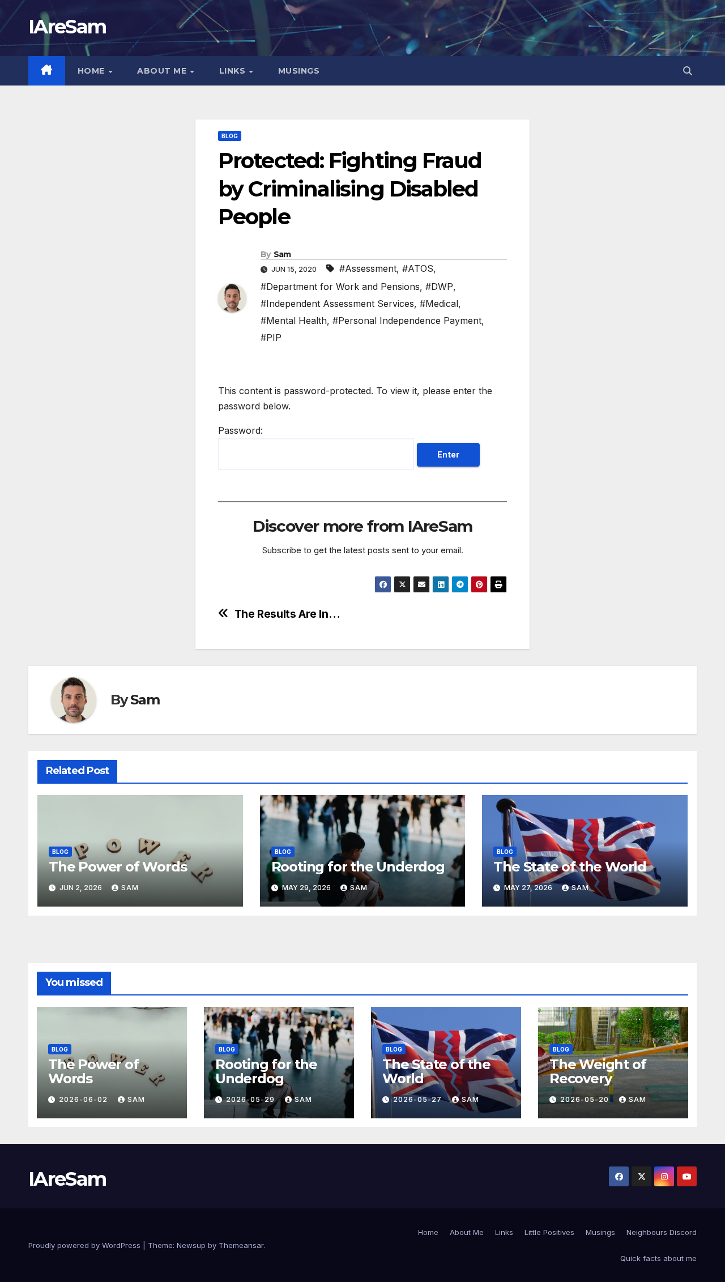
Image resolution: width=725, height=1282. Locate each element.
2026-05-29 (251, 1099)
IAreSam (67, 27)
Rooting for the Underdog (358, 866)
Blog (229, 136)
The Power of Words (117, 866)
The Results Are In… (287, 614)
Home (93, 71)
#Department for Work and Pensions (340, 286)
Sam (282, 254)
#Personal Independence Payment (406, 320)
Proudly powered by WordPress (85, 1245)
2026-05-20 (585, 1099)
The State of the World (569, 866)
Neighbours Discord (661, 1232)
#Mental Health (294, 320)
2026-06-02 (84, 1099)
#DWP (439, 286)
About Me (163, 71)
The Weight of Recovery (597, 1071)
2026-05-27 (418, 1099)
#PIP (271, 337)
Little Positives (549, 1232)
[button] (687, 70)
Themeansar (241, 1245)
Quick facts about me (658, 1258)
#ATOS (417, 268)
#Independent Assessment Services (337, 303)
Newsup (191, 1245)
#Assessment (367, 268)
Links (233, 71)
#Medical (439, 303)
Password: (240, 430)
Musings (299, 71)
